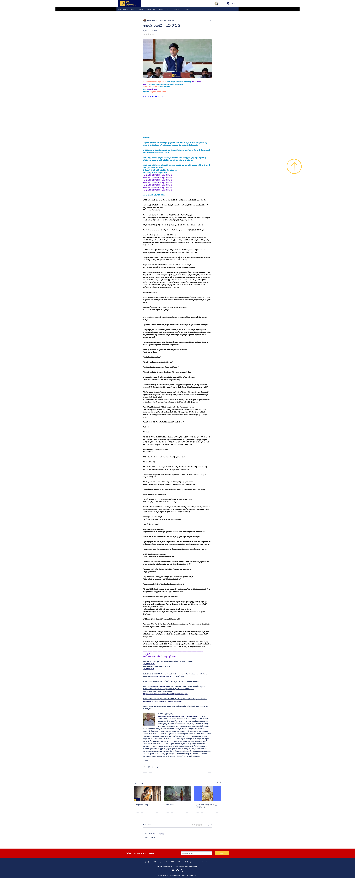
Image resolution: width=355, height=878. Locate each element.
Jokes (168, 9)
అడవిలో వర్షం (170, 805)
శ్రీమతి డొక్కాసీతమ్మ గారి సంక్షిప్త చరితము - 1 (206, 806)
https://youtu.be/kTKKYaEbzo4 (153, 96)
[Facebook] (177, 870)
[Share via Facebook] (144, 767)
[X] (181, 870)
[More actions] (210, 20)
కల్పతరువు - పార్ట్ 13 (143, 805)
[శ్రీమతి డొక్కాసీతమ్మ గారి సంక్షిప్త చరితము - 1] (207, 793)
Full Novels (186, 9)
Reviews (140, 9)
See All (219, 783)
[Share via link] (158, 767)
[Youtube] (173, 870)
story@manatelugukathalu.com (188, 866)
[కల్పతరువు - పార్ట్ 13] (147, 793)
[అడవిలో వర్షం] (177, 793)
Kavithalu (176, 9)
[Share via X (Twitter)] (149, 767)
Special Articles (151, 9)
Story (132, 9)
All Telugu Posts (123, 9)
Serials (161, 9)
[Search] (222, 3)
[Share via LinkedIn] (153, 767)
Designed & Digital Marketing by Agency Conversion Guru (179, 875)
